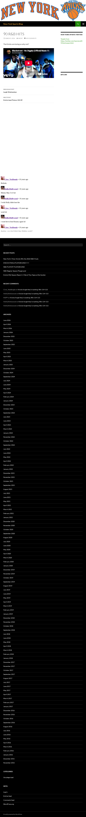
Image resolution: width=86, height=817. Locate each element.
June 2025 (7, 348)
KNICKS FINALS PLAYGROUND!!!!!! (16, 263)
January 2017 (8, 706)
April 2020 (7, 554)
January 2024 (8, 401)
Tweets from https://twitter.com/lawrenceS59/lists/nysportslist (71, 41)
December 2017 (9, 662)
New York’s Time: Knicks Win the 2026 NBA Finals (20, 259)
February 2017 (8, 702)
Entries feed (7, 796)
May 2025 (6, 352)
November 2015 (9, 763)
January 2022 (8, 469)
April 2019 (7, 602)
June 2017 (7, 686)
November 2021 (9, 477)
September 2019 (9, 582)
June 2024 (7, 385)
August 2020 (7, 537)
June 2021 (7, 497)
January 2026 (8, 332)
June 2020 (7, 545)
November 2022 (9, 437)
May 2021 (6, 501)
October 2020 (8, 529)
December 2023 (9, 405)
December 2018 (9, 618)
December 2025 (9, 336)
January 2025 (8, 364)
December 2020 (9, 521)
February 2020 (8, 562)
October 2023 (8, 409)
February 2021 (8, 513)
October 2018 (8, 626)
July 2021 (6, 493)
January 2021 (8, 517)
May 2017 (6, 690)
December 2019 (9, 570)
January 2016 (8, 755)
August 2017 (7, 678)
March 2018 (7, 650)
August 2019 (7, 586)
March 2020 (7, 558)
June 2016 (7, 735)
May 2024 (6, 389)
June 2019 (7, 594)
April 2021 (7, 505)
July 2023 (6, 417)
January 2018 (8, 658)
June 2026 (7, 320)
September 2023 (9, 413)
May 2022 (6, 457)
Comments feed (8, 800)
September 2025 (9, 344)
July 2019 (6, 590)
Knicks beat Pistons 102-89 (12, 99)
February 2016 (8, 751)
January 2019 (8, 614)
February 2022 (8, 465)
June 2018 (7, 638)
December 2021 (9, 473)
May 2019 (6, 598)
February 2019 (8, 610)
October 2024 (8, 373)
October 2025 (8, 340)
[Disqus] (28, 139)
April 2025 (7, 356)
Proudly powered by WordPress (12, 814)
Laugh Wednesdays (10, 90)
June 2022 (7, 453)
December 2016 (9, 710)
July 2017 (6, 682)
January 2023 (8, 433)
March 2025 (7, 360)
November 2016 (9, 714)
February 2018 (8, 654)
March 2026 (7, 328)
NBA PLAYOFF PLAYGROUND (14, 267)
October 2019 (8, 578)
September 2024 (9, 377)
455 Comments (31, 38)
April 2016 (7, 743)
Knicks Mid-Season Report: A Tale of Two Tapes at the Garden (24, 275)
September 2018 (9, 630)
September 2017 (9, 674)
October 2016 (8, 718)
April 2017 (7, 694)
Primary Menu (83, 24)
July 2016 (6, 731)
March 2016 (7, 747)
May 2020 (6, 550)
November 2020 (9, 525)
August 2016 (7, 727)
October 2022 (8, 441)
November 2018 (9, 622)
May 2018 (6, 642)
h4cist (20, 38)
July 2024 (6, 381)
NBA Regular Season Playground (14, 271)
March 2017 (7, 698)
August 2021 (7, 489)
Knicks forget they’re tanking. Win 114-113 (33, 290)
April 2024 (7, 393)
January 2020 (8, 566)
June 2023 (7, 421)
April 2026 (7, 324)
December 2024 (9, 369)
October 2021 (8, 481)
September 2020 (9, 533)
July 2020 (6, 541)
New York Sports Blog (13, 24)
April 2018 (7, 646)
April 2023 (7, 425)
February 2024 (8, 397)
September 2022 (9, 445)
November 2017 (9, 666)
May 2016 (6, 739)
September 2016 (9, 722)
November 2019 (9, 574)
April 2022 (7, 461)
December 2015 (9, 759)
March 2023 (7, 429)
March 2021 (7, 509)
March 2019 (7, 606)
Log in (5, 792)
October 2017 (8, 670)
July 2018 (6, 634)
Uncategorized (8, 777)
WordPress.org (8, 804)
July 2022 (6, 449)
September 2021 (9, 485)
